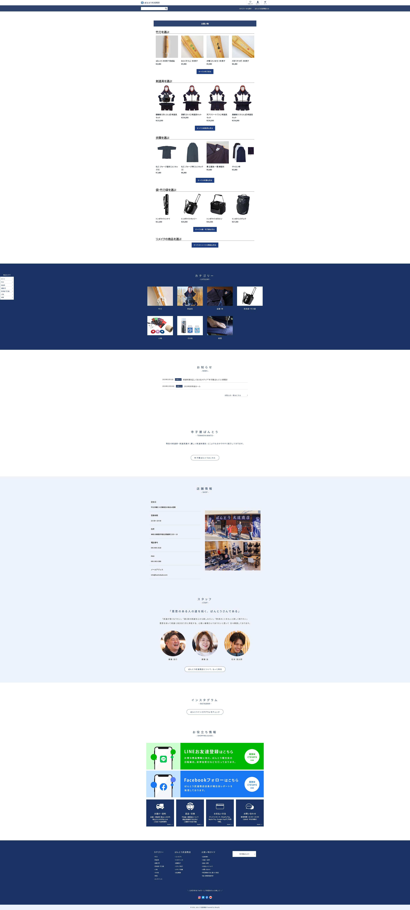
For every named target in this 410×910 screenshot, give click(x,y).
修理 (2, 297)
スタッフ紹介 (179, 866)
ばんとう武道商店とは (262, 8)
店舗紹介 (178, 863)
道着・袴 (3, 288)
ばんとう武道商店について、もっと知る (205, 669)
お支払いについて (207, 866)
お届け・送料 (206, 860)
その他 (190, 338)
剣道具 (3, 285)
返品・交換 (205, 863)
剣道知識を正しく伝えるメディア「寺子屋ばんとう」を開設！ (205, 379)
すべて (3, 279)
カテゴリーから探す (245, 8)
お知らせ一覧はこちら (233, 395)
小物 (2, 294)
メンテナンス (158, 879)
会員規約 (205, 857)
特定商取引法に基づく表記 (210, 873)
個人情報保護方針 (207, 876)
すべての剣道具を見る (205, 128)
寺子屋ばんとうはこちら (205, 457)
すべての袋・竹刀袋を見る (205, 229)
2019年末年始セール (192, 386)
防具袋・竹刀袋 (5, 291)
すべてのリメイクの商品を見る (205, 245)
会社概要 (178, 873)
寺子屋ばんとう (244, 854)
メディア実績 (179, 869)
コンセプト (178, 857)
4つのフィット (179, 860)
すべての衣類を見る (205, 180)
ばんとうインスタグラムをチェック (205, 712)
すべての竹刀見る (205, 71)
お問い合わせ (206, 869)
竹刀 (2, 282)
